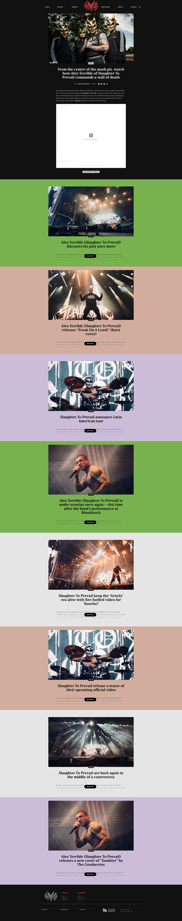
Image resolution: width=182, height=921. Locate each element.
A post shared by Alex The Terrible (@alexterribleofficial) (91, 165)
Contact (80, 900)
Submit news (82, 898)
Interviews (65, 898)
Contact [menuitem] (133, 7)
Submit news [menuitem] (105, 7)
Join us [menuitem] (120, 7)
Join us (80, 896)
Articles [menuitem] (60, 7)
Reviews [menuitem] (74, 7)
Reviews (64, 900)
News (91, 63)
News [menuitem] (47, 7)
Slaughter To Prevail (91, 172)
